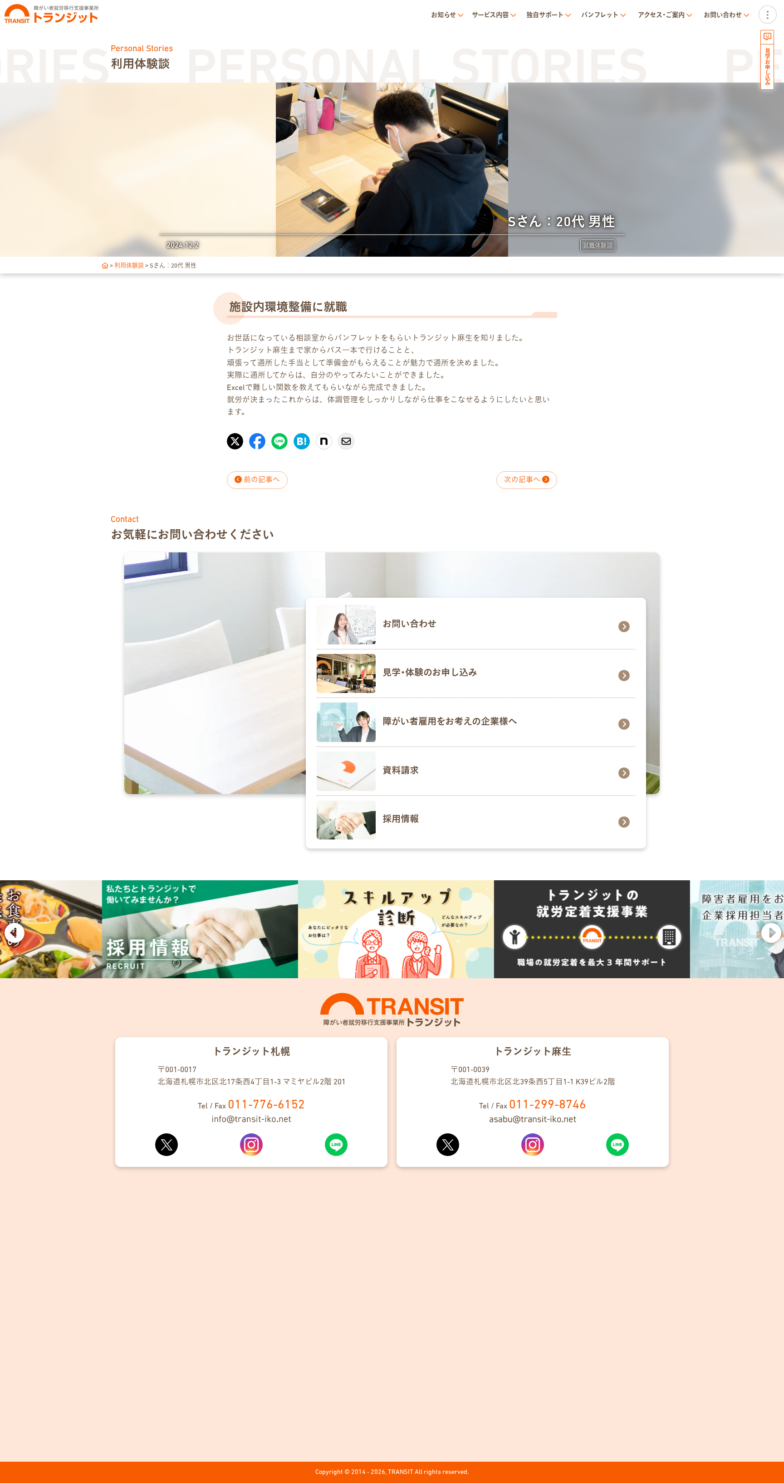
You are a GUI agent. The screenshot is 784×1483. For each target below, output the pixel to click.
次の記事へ (523, 480)
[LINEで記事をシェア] (279, 437)
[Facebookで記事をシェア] (257, 437)
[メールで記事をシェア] (346, 437)
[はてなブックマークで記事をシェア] (302, 437)
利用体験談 (129, 266)
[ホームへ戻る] (105, 266)
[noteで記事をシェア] (324, 437)
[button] (14, 932)
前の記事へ (261, 480)
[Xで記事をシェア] (235, 437)
